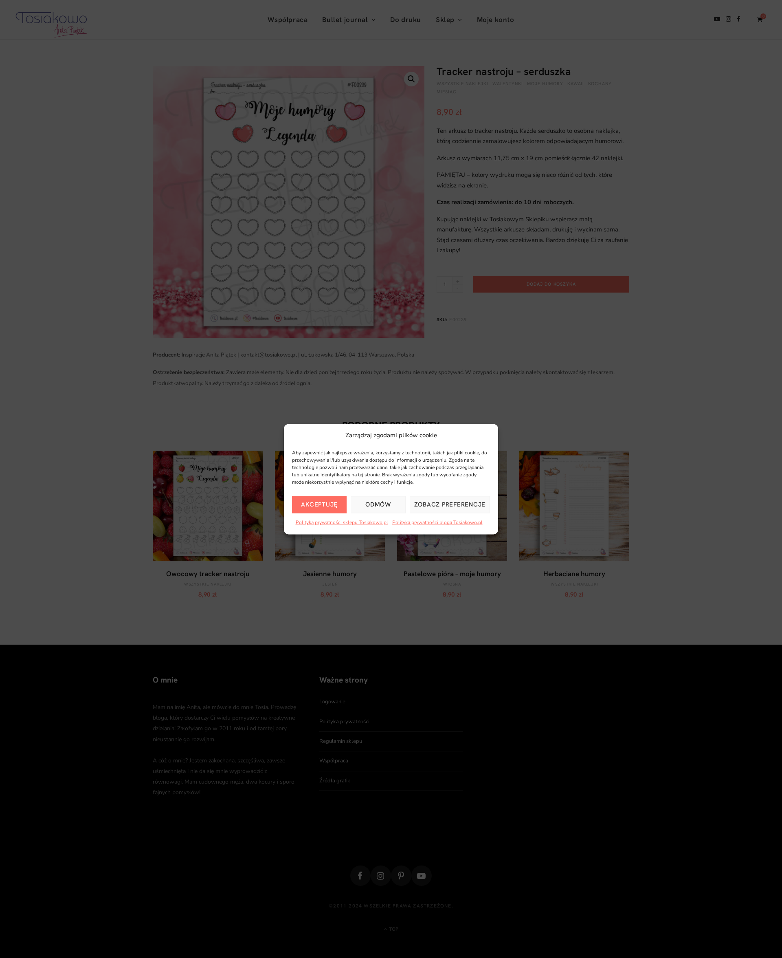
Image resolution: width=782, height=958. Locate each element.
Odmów (378, 505)
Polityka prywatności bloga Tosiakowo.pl (437, 523)
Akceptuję (319, 505)
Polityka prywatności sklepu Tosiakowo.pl (342, 523)
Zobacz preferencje (450, 505)
